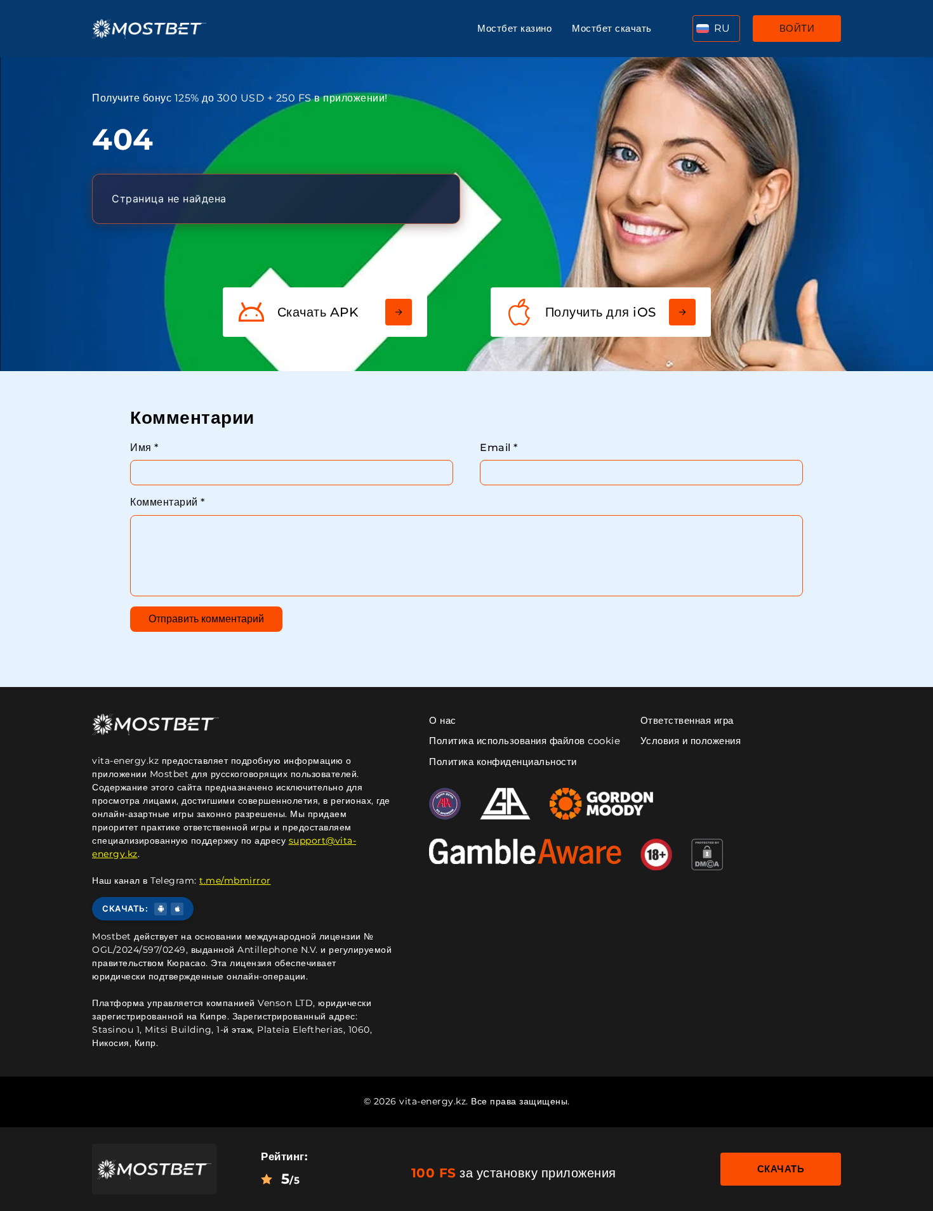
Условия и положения (690, 741)
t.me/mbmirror (235, 880)
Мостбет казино (514, 28)
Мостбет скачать (612, 28)
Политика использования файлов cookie (524, 741)
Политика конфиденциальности (503, 762)
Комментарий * (167, 502)
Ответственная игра (687, 720)
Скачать (781, 1169)
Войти (797, 28)
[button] (716, 28)
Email (499, 448)
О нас (442, 720)
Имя (144, 448)
